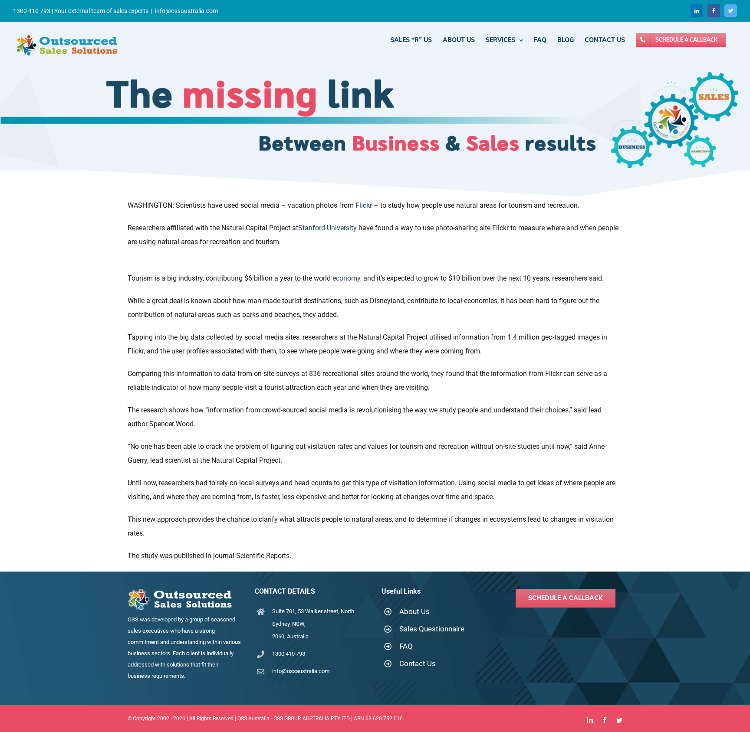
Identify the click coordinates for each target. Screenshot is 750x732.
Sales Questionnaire (431, 628)
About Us (414, 611)
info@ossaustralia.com (186, 10)
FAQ (406, 646)
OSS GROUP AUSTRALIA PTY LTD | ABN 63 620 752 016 (338, 719)
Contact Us (417, 663)
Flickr (363, 205)
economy (346, 278)
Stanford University (327, 228)
